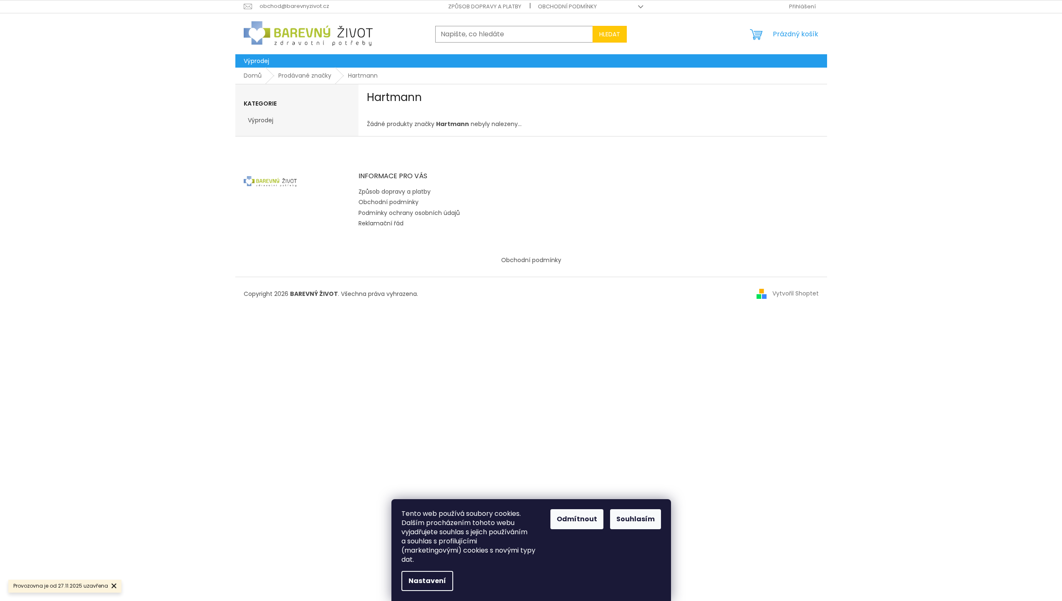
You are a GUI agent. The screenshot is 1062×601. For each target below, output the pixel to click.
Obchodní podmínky (567, 6)
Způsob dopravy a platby (484, 6)
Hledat (609, 34)
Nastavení (427, 581)
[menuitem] (256, 61)
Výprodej (260, 120)
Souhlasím (635, 519)
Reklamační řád (381, 223)
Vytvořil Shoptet (795, 293)
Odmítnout (577, 519)
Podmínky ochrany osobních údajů (409, 213)
